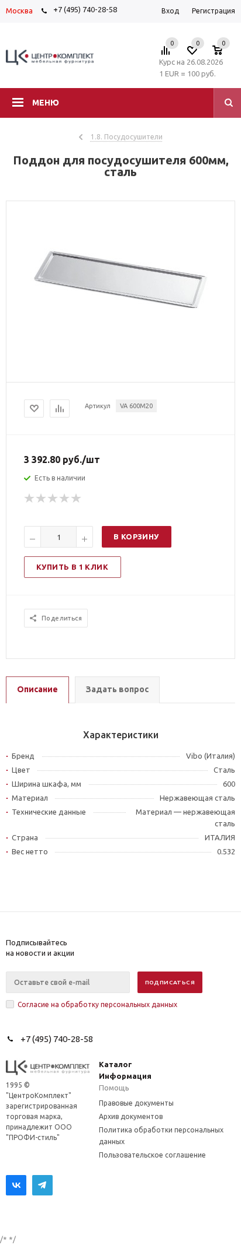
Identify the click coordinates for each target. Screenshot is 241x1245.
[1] (30, 498)
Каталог (115, 1064)
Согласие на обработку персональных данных (97, 1004)
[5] (76, 498)
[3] (53, 498)
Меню (45, 102)
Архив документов (131, 1116)
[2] (41, 498)
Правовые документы (136, 1103)
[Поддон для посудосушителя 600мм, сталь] (120, 342)
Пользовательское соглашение (152, 1155)
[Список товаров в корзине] (223, 53)
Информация (125, 1076)
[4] (65, 498)
